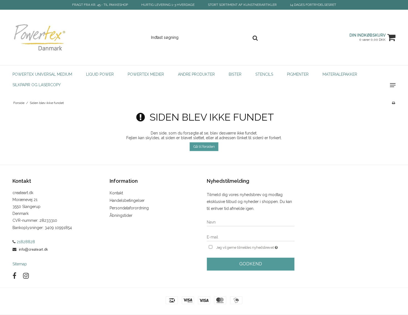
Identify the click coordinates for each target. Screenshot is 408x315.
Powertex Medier (146, 74)
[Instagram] (26, 275)
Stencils (264, 74)
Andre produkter (196, 74)
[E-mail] (250, 237)
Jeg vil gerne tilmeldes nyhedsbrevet (255, 246)
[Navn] (250, 222)
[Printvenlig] (393, 103)
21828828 (25, 242)
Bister (235, 74)
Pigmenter (298, 74)
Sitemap (19, 264)
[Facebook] (14, 275)
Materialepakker (340, 74)
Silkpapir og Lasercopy (36, 85)
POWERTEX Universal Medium (42, 74)
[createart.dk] (42, 37)
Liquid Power (100, 74)
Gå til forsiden (204, 146)
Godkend (250, 263)
